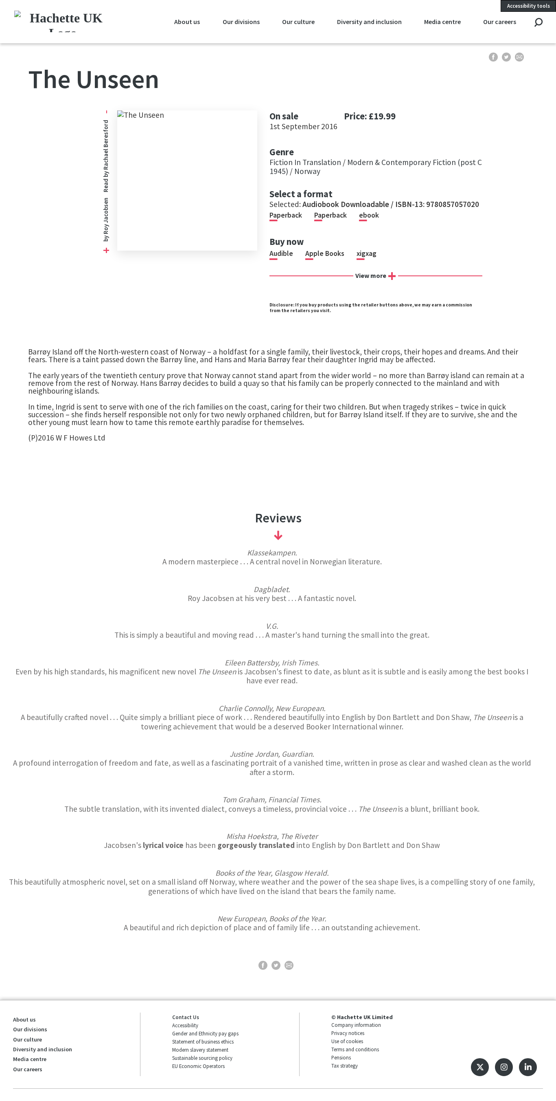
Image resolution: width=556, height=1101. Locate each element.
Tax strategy (344, 1065)
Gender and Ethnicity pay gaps (205, 1033)
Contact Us (185, 1017)
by (105, 238)
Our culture (298, 22)
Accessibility (185, 1025)
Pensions (341, 1057)
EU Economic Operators (198, 1066)
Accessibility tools (528, 5)
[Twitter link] (480, 1067)
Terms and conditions (355, 1049)
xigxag (367, 253)
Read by (105, 156)
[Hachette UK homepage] (62, 21)
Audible (281, 253)
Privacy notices (347, 1033)
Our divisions (241, 22)
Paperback (285, 215)
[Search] (538, 23)
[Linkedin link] (528, 1067)
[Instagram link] (504, 1067)
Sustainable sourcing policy (202, 1058)
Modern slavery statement (200, 1049)
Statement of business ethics (203, 1041)
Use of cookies (347, 1041)
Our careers (499, 22)
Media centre (442, 22)
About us (187, 22)
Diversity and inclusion (369, 22)
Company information (356, 1025)
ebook (369, 215)
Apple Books (324, 253)
